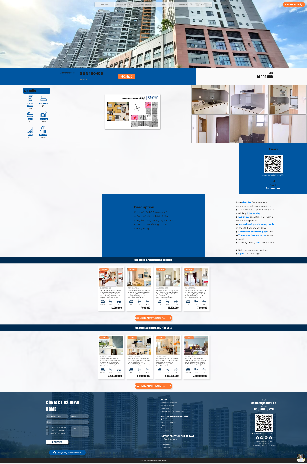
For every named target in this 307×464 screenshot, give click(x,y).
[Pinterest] (266, 437)
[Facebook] (257, 437)
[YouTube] (261, 437)
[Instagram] (270, 437)
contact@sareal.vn (263, 403)
